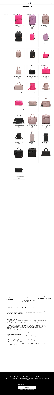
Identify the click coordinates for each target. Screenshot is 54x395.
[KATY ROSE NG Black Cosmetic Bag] (19, 169)
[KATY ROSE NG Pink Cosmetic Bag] (19, 102)
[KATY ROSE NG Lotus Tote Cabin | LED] (32, 119)
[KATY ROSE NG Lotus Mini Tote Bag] (46, 102)
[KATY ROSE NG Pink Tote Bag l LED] (46, 53)
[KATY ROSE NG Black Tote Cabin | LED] (19, 152)
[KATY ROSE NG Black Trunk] (46, 136)
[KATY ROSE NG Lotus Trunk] (32, 136)
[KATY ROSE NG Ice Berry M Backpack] (46, 36)
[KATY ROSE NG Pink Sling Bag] (32, 86)
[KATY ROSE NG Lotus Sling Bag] (46, 86)
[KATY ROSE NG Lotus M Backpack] (19, 53)
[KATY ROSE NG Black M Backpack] (32, 53)
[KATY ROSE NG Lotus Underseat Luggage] (46, 119)
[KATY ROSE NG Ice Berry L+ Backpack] (32, 19)
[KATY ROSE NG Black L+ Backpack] (19, 36)
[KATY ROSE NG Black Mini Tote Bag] (19, 119)
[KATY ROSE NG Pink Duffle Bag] (46, 70)
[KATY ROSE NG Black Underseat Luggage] (32, 152)
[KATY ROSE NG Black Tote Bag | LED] (32, 70)
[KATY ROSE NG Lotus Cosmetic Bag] (32, 102)
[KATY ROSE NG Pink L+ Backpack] (19, 19)
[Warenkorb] (51, 3)
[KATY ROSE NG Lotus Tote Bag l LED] (19, 70)
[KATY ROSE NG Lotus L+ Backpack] (46, 19)
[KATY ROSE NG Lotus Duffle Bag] (19, 86)
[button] (3, 3)
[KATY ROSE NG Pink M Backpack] (32, 36)
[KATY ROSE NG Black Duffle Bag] (46, 152)
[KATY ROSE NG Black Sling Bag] (19, 136)
